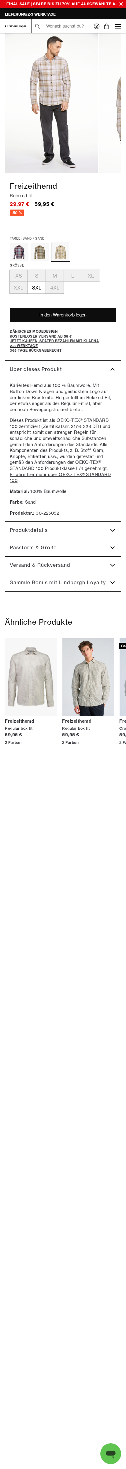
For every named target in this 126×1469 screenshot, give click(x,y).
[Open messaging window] (110, 1453)
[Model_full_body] (51, 103)
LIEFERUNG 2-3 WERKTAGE (30, 14)
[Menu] (118, 26)
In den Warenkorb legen (63, 315)
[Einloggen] (96, 26)
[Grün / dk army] (40, 252)
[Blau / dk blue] (19, 252)
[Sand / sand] (60, 252)
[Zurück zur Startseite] (15, 26)
